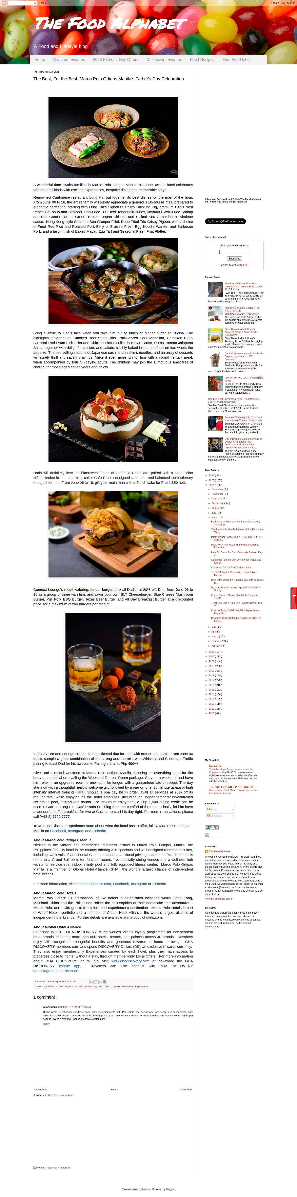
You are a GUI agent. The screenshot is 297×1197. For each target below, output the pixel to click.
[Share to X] (100, 982)
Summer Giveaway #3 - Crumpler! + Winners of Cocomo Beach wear (243, 419)
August (216, 508)
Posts (213, 809)
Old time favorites (69, 59)
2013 (212, 699)
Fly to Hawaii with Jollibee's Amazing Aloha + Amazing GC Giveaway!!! (241, 332)
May (214, 627)
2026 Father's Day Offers (115, 59)
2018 (212, 675)
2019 (212, 670)
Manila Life (215, 766)
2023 (212, 651)
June (215, 517)
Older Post (186, 1089)
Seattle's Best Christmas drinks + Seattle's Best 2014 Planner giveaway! (233, 400)
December (218, 489)
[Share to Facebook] (105, 982)
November (218, 494)
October (216, 498)
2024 (212, 485)
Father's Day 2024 (74, 986)
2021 (212, 661)
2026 (212, 475)
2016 (212, 685)
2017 (212, 680)
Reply (46, 1023)
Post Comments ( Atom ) (61, 1095)
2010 (212, 713)
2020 (212, 666)
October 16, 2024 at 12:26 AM (74, 1007)
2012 (212, 703)
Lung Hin (116, 986)
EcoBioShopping (98, 1015)
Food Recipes (202, 59)
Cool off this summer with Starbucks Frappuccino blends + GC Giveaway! (244, 356)
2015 (212, 689)
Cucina (60, 986)
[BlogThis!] (96, 982)
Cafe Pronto (49, 986)
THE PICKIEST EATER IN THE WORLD (231, 787)
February (217, 641)
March (215, 636)
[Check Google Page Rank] (212, 828)
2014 (212, 694)
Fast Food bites (237, 59)
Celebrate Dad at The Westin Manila (231, 567)
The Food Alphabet (107, 22)
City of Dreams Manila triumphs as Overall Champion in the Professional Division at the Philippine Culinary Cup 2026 (243, 443)
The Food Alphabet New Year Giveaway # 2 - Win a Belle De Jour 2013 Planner (244, 286)
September (218, 503)
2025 (212, 480)
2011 (212, 708)
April (214, 631)
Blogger (170, 1189)
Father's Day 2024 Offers (98, 986)
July (214, 513)
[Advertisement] (113, 1131)
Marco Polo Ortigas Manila (135, 986)
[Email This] (92, 982)
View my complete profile (219, 898)
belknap (146, 1189)
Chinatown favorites (164, 59)
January (216, 645)
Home (39, 59)
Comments (216, 815)
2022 (212, 656)
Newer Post (40, 1089)
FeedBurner (241, 264)
